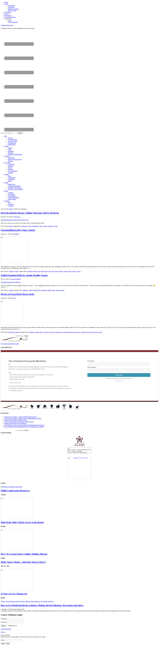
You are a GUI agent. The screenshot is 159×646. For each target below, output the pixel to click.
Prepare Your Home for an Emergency (15, 423)
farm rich (46, 332)
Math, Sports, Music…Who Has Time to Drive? (23, 562)
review (100, 332)
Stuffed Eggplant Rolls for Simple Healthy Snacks (24, 275)
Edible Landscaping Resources (15, 490)
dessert (35, 271)
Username (4, 618)
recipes (45, 226)
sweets (79, 271)
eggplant (43, 290)
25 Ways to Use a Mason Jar (14, 594)
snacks (74, 271)
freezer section (85, 332)
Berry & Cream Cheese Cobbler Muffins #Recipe (24, 554)
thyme (56, 226)
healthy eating (51, 290)
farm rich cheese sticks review (72, 332)
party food (55, 271)
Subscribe (119, 375)
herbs (40, 226)
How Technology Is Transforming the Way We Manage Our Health (24, 427)
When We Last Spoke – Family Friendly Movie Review (20, 417)
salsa (70, 271)
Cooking (11, 271)
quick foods (93, 332)
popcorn (60, 271)
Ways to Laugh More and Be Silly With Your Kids (19, 422)
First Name (90, 361)
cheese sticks (39, 332)
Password (3, 622)
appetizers (24, 226)
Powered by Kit (119, 380)
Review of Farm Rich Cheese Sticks (17, 294)
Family (16, 271)
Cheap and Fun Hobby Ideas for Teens (15, 420)
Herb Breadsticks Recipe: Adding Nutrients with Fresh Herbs (30, 213)
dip (39, 271)
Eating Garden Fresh (35, 290)
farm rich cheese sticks (56, 332)
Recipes (10, 226)
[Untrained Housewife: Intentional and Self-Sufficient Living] (79, 446)
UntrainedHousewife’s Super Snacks (18, 230)
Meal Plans (11, 332)
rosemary (50, 226)
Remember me (12, 625)
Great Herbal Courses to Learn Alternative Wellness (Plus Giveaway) (24, 425)
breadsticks (35, 226)
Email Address (91, 367)
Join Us (3, 632)
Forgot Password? (6, 629)
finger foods (44, 271)
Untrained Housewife (7, 25)
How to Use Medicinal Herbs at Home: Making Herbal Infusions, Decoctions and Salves (42, 605)
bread (29, 226)
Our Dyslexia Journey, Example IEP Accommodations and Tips (22, 418)
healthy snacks (60, 290)
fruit (49, 271)
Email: (3, 640)
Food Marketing (18, 335)
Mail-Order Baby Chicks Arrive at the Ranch (22, 522)
